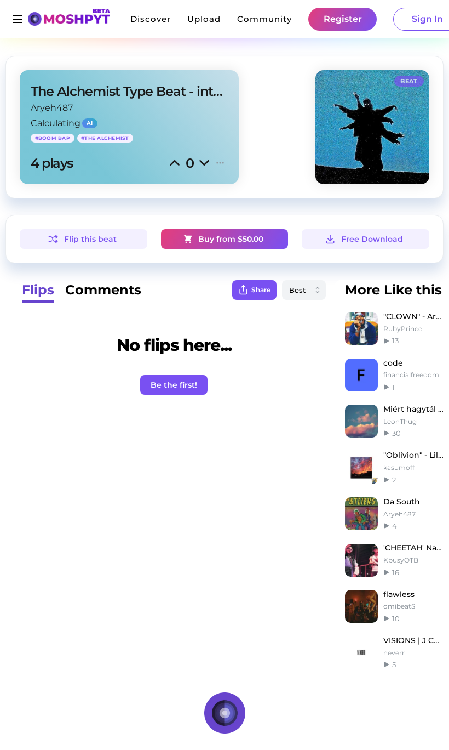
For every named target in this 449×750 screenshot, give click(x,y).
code (393, 363)
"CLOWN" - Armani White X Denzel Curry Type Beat (413, 316)
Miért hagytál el (413, 409)
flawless (399, 594)
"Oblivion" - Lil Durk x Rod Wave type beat (413, 455)
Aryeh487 (52, 108)
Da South (401, 502)
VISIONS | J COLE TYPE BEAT (413, 640)
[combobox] (304, 290)
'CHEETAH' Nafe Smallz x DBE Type (413, 548)
